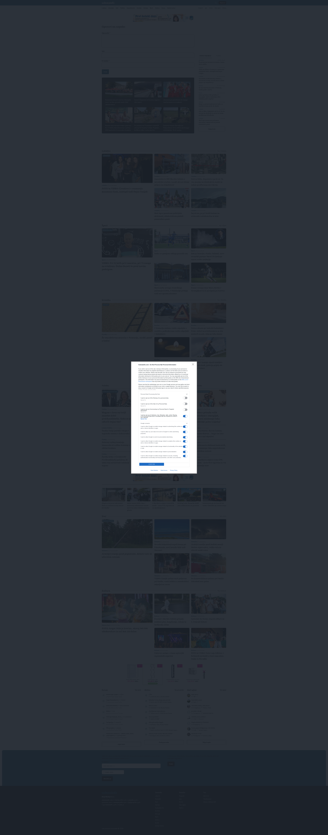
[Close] (193, 364)
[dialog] (164, 418)
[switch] (185, 398)
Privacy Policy (173, 470)
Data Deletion (154, 470)
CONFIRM (152, 464)
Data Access (164, 470)
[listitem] (164, 394)
